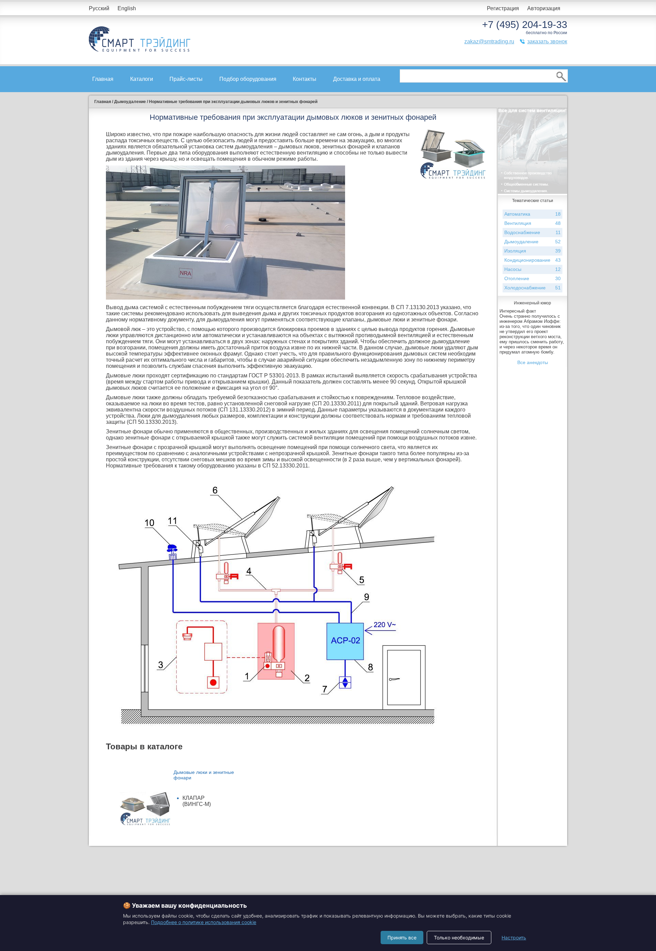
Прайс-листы (186, 79)
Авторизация (543, 8)
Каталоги (141, 79)
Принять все (401, 937)
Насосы (532, 269)
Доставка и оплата (356, 79)
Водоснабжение (532, 232)
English (127, 8)
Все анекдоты (532, 362)
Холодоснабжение (532, 287)
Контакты (304, 79)
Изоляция (532, 251)
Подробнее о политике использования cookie (203, 922)
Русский (99, 8)
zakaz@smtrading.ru (489, 41)
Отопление (532, 278)
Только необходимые (459, 937)
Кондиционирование (532, 260)
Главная (102, 79)
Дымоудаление (532, 241)
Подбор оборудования (247, 79)
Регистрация (503, 8)
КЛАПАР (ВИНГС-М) (196, 801)
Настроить (514, 937)
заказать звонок (547, 41)
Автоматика (532, 214)
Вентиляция (532, 223)
